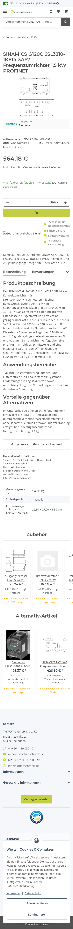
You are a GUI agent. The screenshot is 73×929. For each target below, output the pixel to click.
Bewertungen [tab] (43, 272)
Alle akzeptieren (37, 903)
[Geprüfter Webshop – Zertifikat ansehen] (22, 233)
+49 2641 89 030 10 (20, 748)
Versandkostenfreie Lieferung (42, 167)
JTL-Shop (43, 924)
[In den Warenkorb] (6, 49)
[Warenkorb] (66, 11)
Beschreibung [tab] (14, 272)
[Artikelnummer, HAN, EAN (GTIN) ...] (65, 22)
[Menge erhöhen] (65, 202)
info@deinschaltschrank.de (26, 754)
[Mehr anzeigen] (57, 3)
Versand (15, 592)
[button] (51, 11)
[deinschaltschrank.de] (21, 11)
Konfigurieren (37, 914)
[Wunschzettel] (58, 11)
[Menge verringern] (7, 202)
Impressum (13, 893)
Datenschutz (33, 893)
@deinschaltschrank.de (23, 766)
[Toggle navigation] (5, 9)
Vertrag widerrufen (36, 799)
